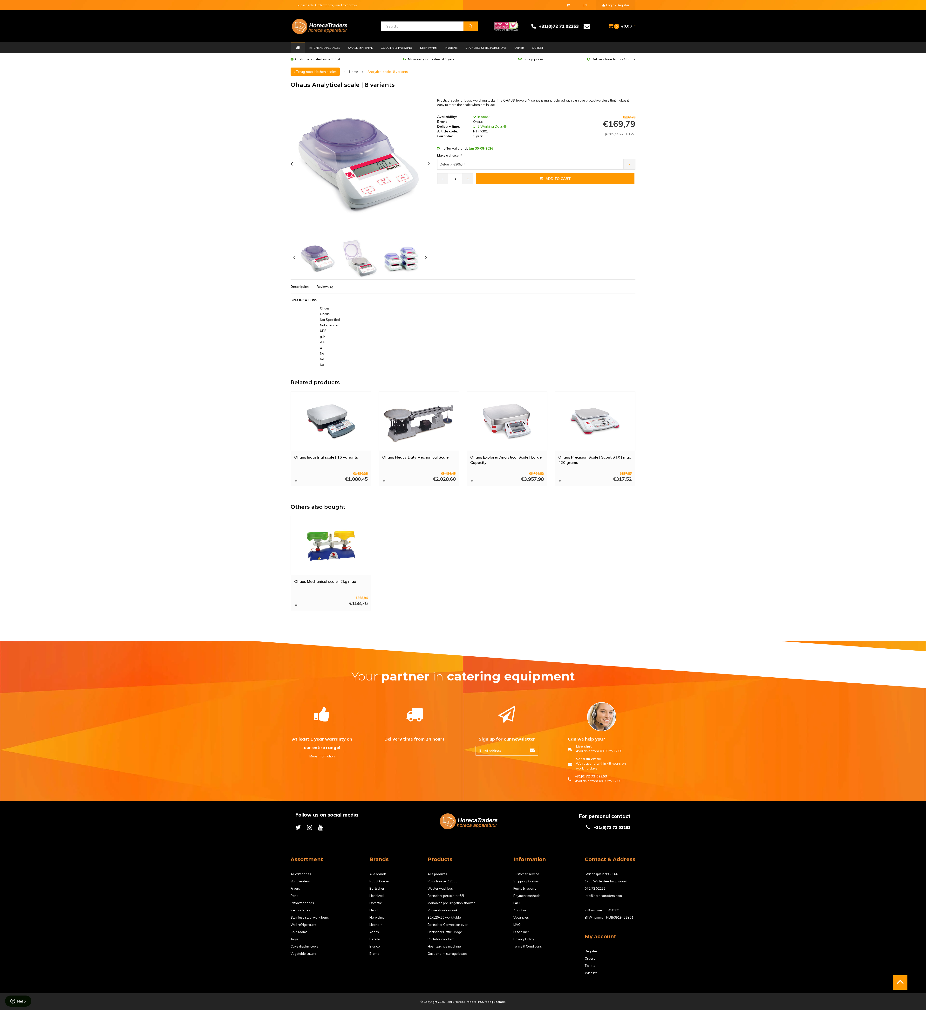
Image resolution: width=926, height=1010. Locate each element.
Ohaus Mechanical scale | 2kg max (325, 581)
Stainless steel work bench (311, 917)
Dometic (375, 903)
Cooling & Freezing (396, 47)
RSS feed (484, 1001)
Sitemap (500, 1001)
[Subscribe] (532, 751)
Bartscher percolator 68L (446, 896)
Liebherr (375, 925)
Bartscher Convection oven (448, 925)
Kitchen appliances (324, 47)
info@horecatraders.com (603, 896)
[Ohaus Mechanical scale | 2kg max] (331, 545)
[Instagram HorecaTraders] (309, 827)
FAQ (516, 903)
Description (300, 287)
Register (591, 951)
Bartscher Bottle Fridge (445, 932)
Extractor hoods (302, 903)
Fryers (295, 888)
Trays (295, 939)
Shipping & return (526, 881)
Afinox (374, 932)
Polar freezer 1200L (442, 881)
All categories (301, 874)
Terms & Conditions (527, 946)
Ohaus (477, 121)
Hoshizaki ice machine (444, 946)
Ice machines (300, 910)
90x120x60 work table (444, 917)
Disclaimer (521, 932)
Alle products (437, 874)
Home (298, 47)
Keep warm (428, 47)
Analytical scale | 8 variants (388, 72)
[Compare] (568, 5)
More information (322, 756)
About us (519, 910)
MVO (517, 925)
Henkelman (378, 917)
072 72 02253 (595, 888)
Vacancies (521, 917)
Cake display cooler (305, 946)
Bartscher (376, 888)
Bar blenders (300, 881)
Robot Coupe (379, 881)
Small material (360, 47)
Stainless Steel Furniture (485, 47)
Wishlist (591, 973)
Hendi (373, 910)
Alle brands (378, 874)
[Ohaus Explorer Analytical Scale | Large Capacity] (507, 421)
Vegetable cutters (304, 953)
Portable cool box (441, 939)
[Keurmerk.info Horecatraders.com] (506, 26)
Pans (294, 896)
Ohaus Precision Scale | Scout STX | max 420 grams (594, 460)
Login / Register (617, 5)
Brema (374, 953)
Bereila (374, 939)
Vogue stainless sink (443, 910)
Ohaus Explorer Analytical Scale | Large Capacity (506, 460)
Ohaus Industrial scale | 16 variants (326, 457)
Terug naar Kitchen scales (316, 71)
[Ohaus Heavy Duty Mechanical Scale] (419, 421)
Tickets (590, 966)
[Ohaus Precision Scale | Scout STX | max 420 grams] (595, 421)
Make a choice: (449, 155)
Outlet (537, 47)
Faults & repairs (524, 888)
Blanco (374, 946)
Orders (590, 958)
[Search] (470, 26)
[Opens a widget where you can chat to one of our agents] (18, 1002)
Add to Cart (558, 178)
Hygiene (451, 47)
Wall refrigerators (304, 925)
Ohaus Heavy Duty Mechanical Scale (415, 457)
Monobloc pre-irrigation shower (451, 903)
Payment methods (526, 896)
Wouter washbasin (442, 888)
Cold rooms (299, 932)
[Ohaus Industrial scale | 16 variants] (331, 421)
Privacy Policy (523, 939)
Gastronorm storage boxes (448, 953)
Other (519, 47)
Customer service (526, 874)
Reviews (325, 287)
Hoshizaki (376, 896)
